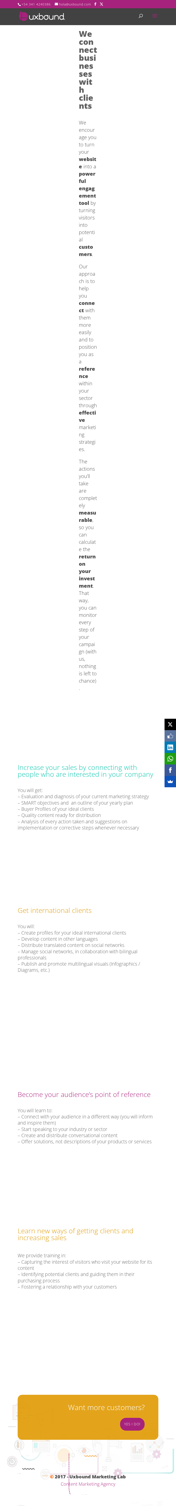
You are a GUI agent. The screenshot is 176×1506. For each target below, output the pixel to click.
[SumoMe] (170, 781)
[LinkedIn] (170, 747)
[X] (170, 724)
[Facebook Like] (170, 736)
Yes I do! (132, 1424)
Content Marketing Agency (88, 1484)
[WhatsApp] (170, 758)
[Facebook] (170, 770)
